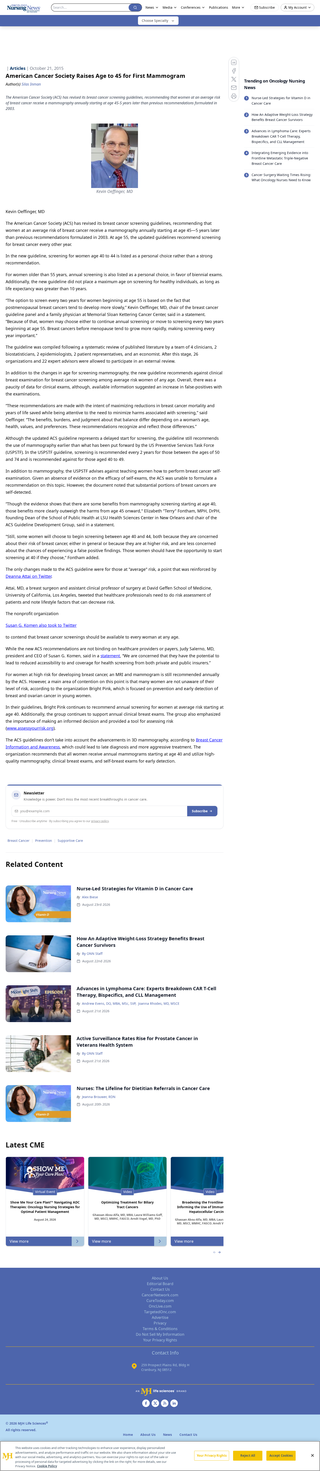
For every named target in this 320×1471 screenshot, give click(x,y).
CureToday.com (160, 1300)
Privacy (160, 1323)
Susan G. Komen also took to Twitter (41, 625)
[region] (160, 1456)
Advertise (160, 1317)
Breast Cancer (18, 840)
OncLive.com (160, 1306)
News (149, 7)
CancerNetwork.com (160, 1295)
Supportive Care (70, 840)
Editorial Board (160, 1283)
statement (110, 655)
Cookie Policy (47, 1466)
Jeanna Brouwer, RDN (98, 1097)
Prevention (43, 840)
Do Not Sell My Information (160, 1334)
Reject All (247, 1455)
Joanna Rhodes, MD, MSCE (158, 1003)
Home (128, 1434)
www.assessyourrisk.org (30, 728)
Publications (218, 7)
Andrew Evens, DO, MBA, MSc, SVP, (109, 1003)
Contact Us (160, 1289)
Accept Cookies (281, 1455)
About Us (160, 1278)
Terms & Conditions (160, 1328)
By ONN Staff (92, 953)
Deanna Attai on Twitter (28, 576)
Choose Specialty (155, 20)
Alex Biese (90, 897)
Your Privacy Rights (160, 1340)
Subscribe (200, 811)
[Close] (312, 1455)
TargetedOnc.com (160, 1311)
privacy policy (100, 821)
